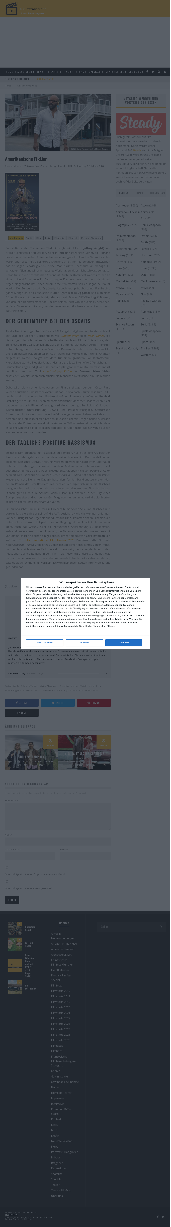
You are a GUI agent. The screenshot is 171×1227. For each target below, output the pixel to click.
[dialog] (85, 613)
